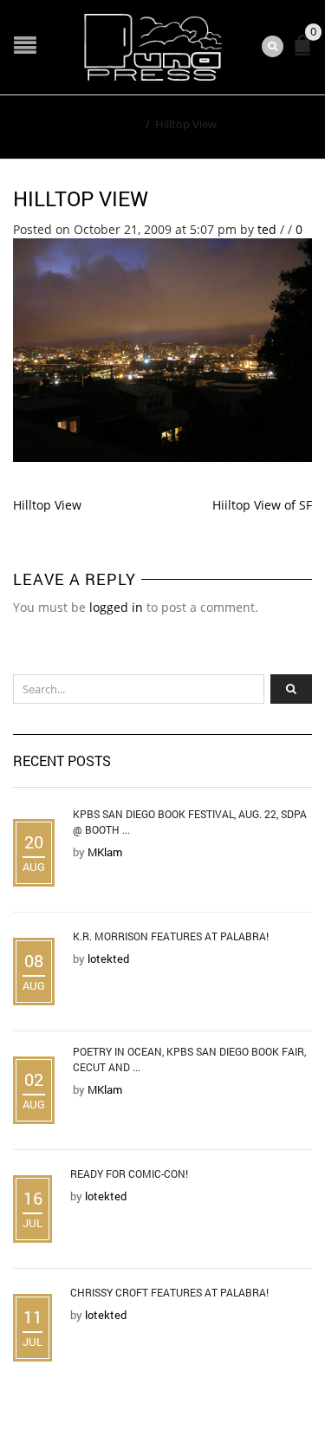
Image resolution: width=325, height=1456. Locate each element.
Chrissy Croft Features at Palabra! (169, 1292)
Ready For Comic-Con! (129, 1173)
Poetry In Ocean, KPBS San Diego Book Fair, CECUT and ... (189, 1059)
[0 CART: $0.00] (306, 52)
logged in (116, 607)
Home (124, 124)
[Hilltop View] (162, 349)
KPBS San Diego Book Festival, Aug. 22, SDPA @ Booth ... (190, 821)
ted (266, 229)
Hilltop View (80, 198)
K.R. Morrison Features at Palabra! (171, 936)
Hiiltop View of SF (262, 505)
